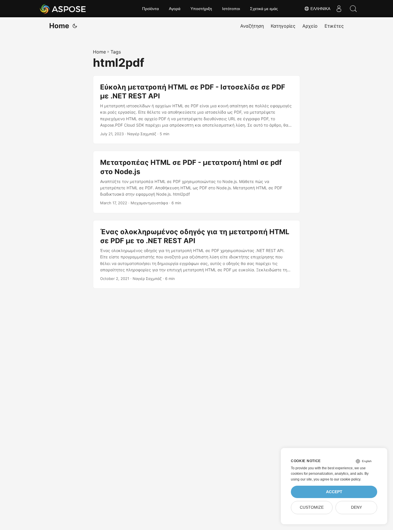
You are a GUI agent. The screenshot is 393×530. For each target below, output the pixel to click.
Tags (115, 52)
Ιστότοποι (231, 8)
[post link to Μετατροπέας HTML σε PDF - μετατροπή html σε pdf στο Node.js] (196, 182)
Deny (356, 507)
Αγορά (174, 8)
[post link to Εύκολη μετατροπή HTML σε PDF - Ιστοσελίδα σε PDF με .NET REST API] (196, 110)
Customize (312, 507)
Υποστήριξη (201, 8)
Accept (334, 492)
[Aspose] (63, 8)
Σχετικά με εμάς (264, 8)
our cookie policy (347, 479)
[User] (339, 8)
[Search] (353, 8)
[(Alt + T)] (74, 26)
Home (59, 26)
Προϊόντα (150, 8)
